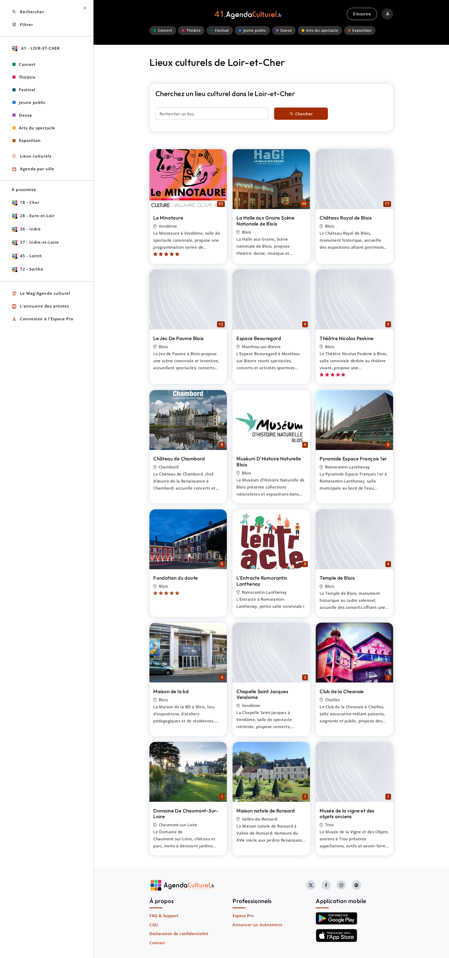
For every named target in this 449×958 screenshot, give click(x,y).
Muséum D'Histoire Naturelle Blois (268, 461)
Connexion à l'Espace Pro (42, 319)
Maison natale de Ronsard (265, 810)
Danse (286, 30)
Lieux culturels (31, 156)
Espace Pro (243, 915)
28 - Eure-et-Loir (37, 215)
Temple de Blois (337, 578)
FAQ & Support (163, 915)
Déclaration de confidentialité (178, 933)
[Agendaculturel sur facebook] (326, 885)
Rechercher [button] (28, 12)
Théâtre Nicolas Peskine (346, 338)
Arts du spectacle (322, 30)
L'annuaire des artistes (40, 306)
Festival (222, 30)
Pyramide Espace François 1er (353, 458)
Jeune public (254, 30)
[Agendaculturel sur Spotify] (356, 885)
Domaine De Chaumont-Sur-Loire (186, 813)
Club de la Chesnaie (342, 691)
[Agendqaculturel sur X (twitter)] (310, 885)
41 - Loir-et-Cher (40, 48)
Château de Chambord (179, 458)
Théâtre (194, 30)
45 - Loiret (31, 255)
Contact (157, 942)
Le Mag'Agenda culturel (41, 294)
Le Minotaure (168, 218)
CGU (153, 924)
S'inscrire (362, 13)
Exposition (362, 30)
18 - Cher (29, 202)
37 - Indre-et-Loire (39, 242)
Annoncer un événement (257, 924)
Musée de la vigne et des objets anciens (347, 813)
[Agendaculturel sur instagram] (341, 885)
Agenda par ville (33, 169)
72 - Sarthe (31, 269)
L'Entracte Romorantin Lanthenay (261, 581)
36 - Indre (30, 228)
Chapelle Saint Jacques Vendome (262, 694)
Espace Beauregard (258, 338)
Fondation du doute (175, 578)
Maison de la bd (171, 691)
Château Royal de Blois (346, 218)
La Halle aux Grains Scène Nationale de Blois (265, 221)
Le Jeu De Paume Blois (178, 338)
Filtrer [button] (22, 25)
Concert (165, 30)
